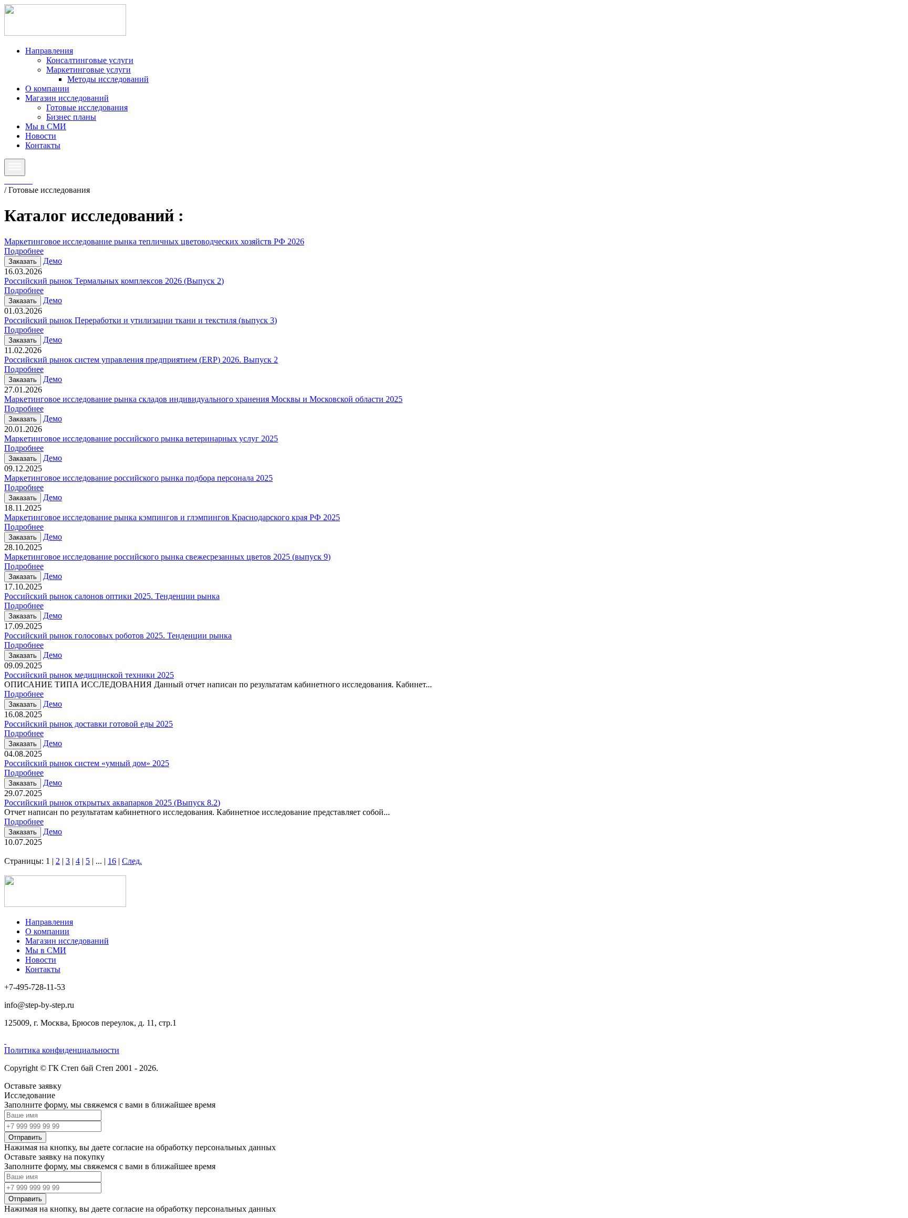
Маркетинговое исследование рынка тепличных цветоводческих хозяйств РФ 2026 (154, 241)
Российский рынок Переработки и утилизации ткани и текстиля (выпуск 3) (140, 320)
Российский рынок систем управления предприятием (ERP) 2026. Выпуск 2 (141, 359)
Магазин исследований (67, 98)
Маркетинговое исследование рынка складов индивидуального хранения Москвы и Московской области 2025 (203, 399)
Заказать (22, 261)
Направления (49, 50)
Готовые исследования (87, 107)
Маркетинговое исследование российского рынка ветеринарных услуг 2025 (141, 438)
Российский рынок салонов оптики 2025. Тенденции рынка (112, 596)
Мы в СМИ (45, 126)
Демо (52, 260)
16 (112, 860)
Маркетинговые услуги (88, 69)
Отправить (25, 1137)
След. (132, 860)
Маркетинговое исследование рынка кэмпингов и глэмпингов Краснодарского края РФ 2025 (172, 517)
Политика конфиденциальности (61, 1050)
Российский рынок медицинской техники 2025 (89, 674)
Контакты (42, 145)
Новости (40, 135)
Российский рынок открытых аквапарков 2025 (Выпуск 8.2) (112, 802)
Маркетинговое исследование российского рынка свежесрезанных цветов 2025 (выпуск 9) (167, 556)
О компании (47, 88)
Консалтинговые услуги (89, 60)
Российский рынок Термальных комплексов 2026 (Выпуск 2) (114, 280)
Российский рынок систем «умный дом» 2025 (86, 763)
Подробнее (24, 250)
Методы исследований (108, 79)
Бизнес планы (71, 116)
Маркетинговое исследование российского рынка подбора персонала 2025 (138, 477)
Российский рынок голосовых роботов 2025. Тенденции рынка (118, 635)
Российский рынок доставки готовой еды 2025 (88, 723)
